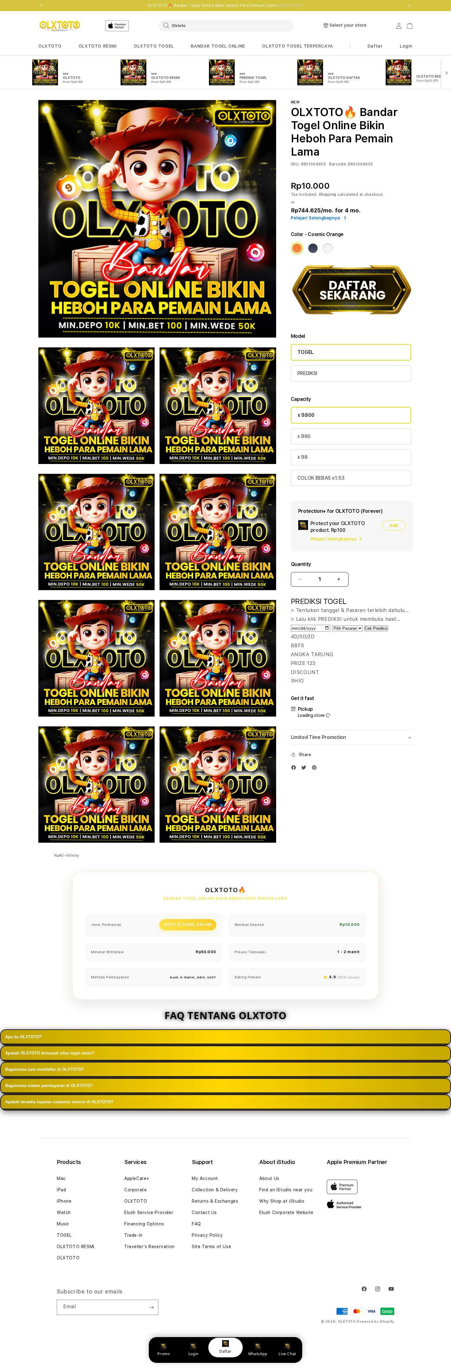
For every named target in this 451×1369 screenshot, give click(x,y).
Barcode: (338, 164)
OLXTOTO (49, 46)
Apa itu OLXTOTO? (23, 1036)
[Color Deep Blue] (313, 248)
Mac (61, 1178)
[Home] (59, 25)
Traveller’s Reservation (149, 1246)
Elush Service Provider (148, 1212)
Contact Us (204, 1212)
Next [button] (410, 5)
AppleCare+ (136, 1178)
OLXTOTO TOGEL (154, 46)
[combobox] (226, 25)
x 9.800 (306, 415)
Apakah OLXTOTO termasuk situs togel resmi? (49, 1053)
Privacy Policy (207, 1235)
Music (63, 1223)
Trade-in (133, 1235)
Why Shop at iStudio (281, 1201)
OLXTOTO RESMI (98, 46)
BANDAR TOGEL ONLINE (218, 46)
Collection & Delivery (215, 1189)
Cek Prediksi (376, 628)
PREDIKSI (307, 373)
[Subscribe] (151, 1307)
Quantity (301, 564)
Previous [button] (41, 5)
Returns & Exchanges (215, 1201)
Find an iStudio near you (285, 1189)
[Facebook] (295, 768)
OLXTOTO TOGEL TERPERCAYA (297, 46)
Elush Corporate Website (286, 1212)
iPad (61, 1189)
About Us (269, 1178)
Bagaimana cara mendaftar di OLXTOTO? (44, 1069)
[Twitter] (305, 768)
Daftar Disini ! (290, 5)
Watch (64, 1212)
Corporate (135, 1189)
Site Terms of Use (211, 1246)
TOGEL (306, 352)
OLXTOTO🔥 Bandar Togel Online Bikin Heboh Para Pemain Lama (225, 5)
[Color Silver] (328, 248)
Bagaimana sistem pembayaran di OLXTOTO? (49, 1085)
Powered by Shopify (375, 1322)
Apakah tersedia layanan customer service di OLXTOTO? (59, 1102)
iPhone (64, 1201)
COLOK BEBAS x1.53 (321, 478)
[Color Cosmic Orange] (297, 248)
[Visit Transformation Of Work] (352, 319)
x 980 (303, 436)
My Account (205, 1178)
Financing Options (144, 1223)
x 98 (302, 457)
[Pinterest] (315, 768)
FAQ (196, 1223)
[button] (49, 46)
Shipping (328, 194)
